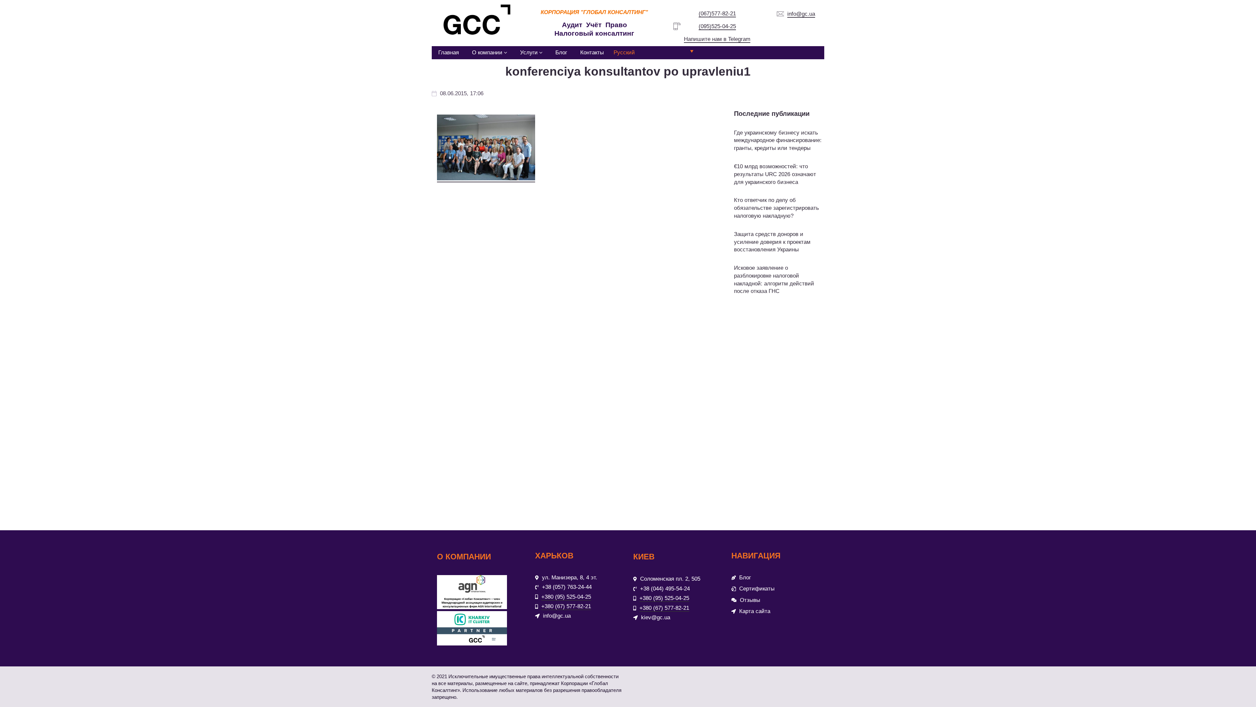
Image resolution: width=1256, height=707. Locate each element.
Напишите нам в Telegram (717, 39)
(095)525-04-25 (717, 26)
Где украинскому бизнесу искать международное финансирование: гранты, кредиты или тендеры (778, 141)
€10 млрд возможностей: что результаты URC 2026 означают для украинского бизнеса (775, 174)
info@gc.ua (801, 14)
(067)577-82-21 (717, 13)
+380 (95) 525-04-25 (566, 597)
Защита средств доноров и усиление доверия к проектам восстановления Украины (772, 242)
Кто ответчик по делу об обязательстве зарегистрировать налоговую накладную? (776, 208)
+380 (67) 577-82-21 (566, 606)
